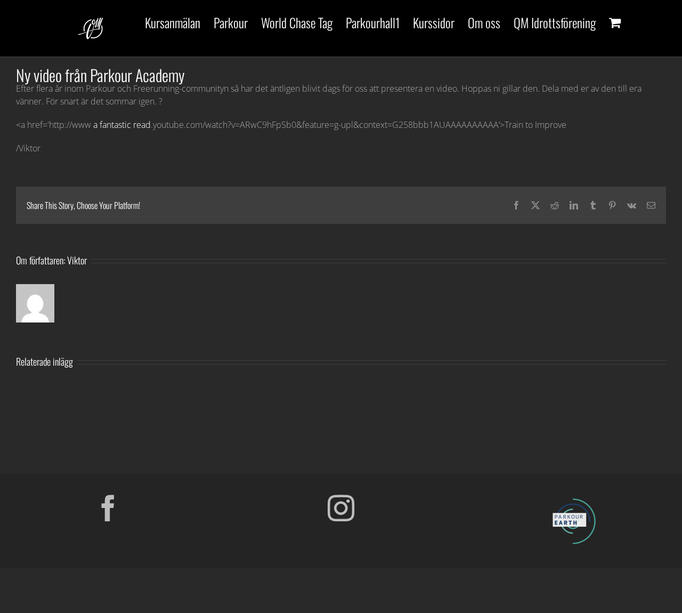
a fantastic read (122, 125)
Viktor (77, 260)
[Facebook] (108, 508)
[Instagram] (341, 508)
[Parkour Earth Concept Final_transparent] (573, 499)
